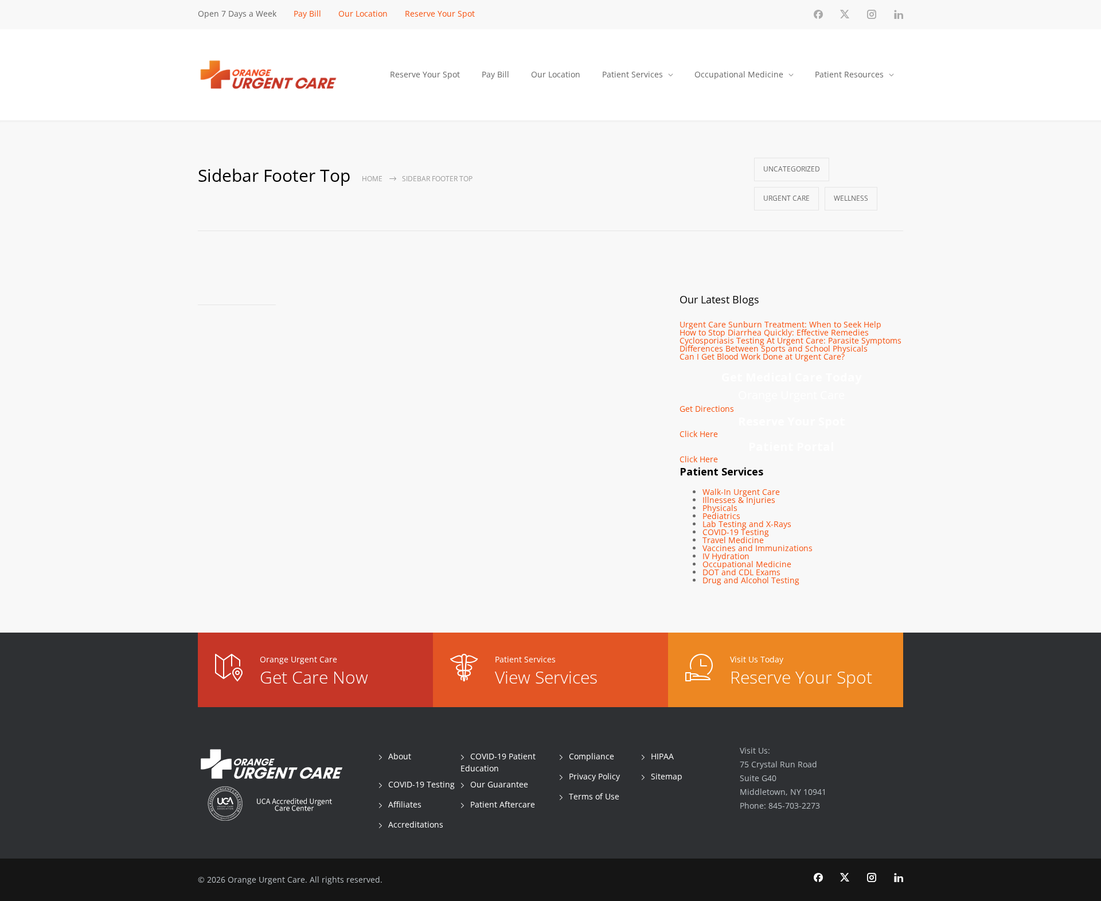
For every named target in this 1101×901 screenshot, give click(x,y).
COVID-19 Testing (735, 531)
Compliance (591, 756)
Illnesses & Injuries (738, 499)
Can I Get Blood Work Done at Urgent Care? (762, 356)
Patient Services (632, 74)
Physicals (719, 507)
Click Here (699, 433)
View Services (546, 677)
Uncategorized (791, 169)
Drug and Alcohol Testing (750, 580)
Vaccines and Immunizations (757, 548)
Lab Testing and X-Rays (746, 523)
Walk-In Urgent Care (741, 491)
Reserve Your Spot (440, 13)
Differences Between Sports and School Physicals (774, 348)
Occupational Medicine (738, 74)
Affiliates (404, 804)
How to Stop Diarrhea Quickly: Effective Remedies (774, 332)
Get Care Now (314, 677)
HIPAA (662, 756)
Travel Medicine (733, 540)
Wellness (851, 198)
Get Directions (707, 408)
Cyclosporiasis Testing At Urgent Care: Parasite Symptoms (790, 340)
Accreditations (415, 824)
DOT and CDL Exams (741, 572)
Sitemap (666, 776)
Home (372, 179)
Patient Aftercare (502, 804)
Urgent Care (786, 198)
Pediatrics (721, 515)
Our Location (363, 13)
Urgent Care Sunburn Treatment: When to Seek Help (780, 324)
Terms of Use (594, 796)
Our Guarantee (499, 784)
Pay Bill (307, 13)
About (399, 756)
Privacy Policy (594, 776)
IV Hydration (725, 556)
